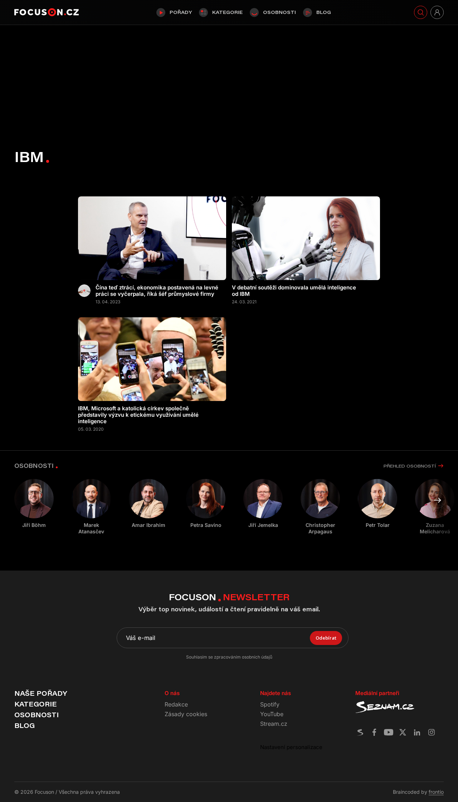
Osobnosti (279, 12)
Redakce (176, 704)
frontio (436, 792)
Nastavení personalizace (291, 747)
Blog (323, 12)
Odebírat (326, 638)
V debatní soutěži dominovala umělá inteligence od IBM (294, 290)
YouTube (271, 714)
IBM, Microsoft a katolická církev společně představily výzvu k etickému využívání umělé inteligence (138, 415)
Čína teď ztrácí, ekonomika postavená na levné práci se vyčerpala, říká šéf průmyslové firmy (157, 290)
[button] (437, 500)
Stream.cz (273, 723)
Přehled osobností (410, 466)
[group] (91, 507)
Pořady (181, 12)
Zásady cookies (186, 714)
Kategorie (227, 12)
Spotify (269, 704)
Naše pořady (40, 693)
